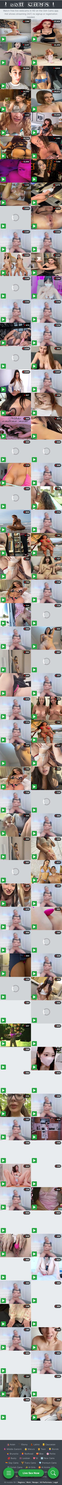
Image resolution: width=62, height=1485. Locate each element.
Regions (21, 1482)
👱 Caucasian (48, 1444)
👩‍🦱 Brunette (12, 1453)
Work (28, 1482)
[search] (53, 1473)
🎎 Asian (11, 1444)
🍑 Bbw (40, 1453)
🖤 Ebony (23, 1444)
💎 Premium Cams (48, 1463)
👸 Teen (42, 1449)
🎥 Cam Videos (47, 1472)
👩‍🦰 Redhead (27, 1453)
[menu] (8, 1473)
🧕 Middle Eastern (12, 1449)
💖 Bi (35, 1458)
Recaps (35, 1482)
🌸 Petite (50, 1453)
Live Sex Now (31, 1473)
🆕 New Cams (48, 1458)
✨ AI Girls (30, 1467)
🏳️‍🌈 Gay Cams (11, 1463)
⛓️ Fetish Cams (14, 1467)
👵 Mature (29, 1449)
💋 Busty (12, 1458)
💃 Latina (34, 1444)
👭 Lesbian (24, 1458)
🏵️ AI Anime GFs (46, 1467)
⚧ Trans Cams (28, 1463)
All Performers (46, 1482)
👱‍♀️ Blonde (54, 1449)
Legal (55, 1482)
